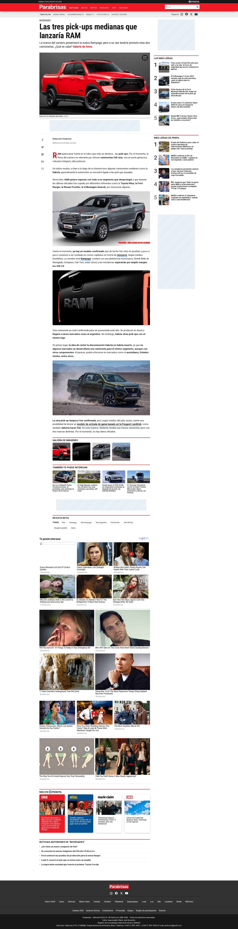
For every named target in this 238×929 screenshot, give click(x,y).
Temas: (56, 522)
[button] (145, 58)
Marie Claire (84, 901)
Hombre (107, 901)
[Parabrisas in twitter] (192, 14)
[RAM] (81, 452)
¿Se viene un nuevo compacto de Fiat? (59, 847)
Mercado (104, 8)
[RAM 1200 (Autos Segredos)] (101, 452)
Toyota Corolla (103, 14)
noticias (80, 798)
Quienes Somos (93, 910)
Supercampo (132, 901)
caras (52, 798)
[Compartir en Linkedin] (42, 161)
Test (114, 8)
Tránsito (162, 910)
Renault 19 (90, 14)
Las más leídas (163, 58)
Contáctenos (107, 910)
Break (179, 901)
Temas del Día (45, 14)
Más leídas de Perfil (166, 137)
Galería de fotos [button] (82, 46)
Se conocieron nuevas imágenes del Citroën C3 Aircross (68, 851)
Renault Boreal (59, 14)
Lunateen (169, 901)
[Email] (42, 168)
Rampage (73, 522)
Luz (151, 901)
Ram (63, 522)
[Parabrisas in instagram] (182, 14)
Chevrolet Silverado (119, 14)
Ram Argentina (101, 522)
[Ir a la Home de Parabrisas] (52, 7)
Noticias (73, 8)
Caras (61, 901)
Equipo (130, 910)
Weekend (119, 901)
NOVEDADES (45, 20)
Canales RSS (78, 910)
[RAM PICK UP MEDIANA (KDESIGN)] (61, 452)
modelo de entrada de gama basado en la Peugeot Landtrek (109, 424)
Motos (93, 8)
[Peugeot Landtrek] (121, 452)
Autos (84, 8)
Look (144, 901)
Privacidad (120, 910)
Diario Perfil (50, 901)
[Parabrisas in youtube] (196, 14)
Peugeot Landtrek (60, 528)
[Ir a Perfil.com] (194, 2)
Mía (159, 901)
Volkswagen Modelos (75, 14)
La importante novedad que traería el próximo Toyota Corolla (70, 864)
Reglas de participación (146, 910)
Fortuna (97, 901)
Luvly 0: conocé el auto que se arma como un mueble (66, 860)
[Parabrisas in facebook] (187, 14)
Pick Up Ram (115, 522)
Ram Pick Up (128, 522)
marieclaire (109, 798)
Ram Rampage (86, 522)
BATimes (189, 901)
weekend (137, 798)
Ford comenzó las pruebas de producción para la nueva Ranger (71, 855)
